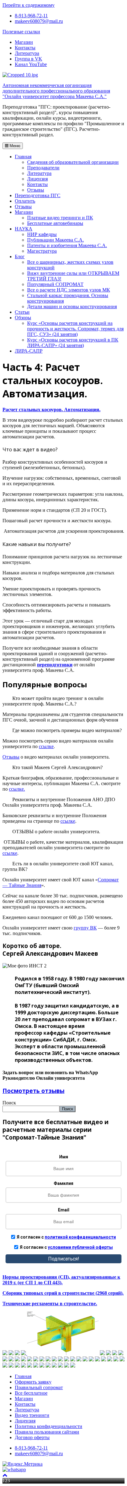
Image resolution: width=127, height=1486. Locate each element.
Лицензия (37, 178)
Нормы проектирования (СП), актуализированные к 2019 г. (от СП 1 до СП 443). (61, 1279)
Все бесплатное (31, 1393)
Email (63, 1209)
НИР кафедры (42, 234)
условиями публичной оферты (80, 1247)
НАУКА (23, 228)
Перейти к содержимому (28, 5)
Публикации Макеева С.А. (55, 239)
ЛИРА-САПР (29, 351)
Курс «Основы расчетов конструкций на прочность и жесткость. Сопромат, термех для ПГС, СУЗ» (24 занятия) (75, 329)
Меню (14, 145)
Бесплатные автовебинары (55, 223)
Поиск (9, 1102)
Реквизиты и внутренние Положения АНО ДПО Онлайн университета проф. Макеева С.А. (58, 802)
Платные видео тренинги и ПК (60, 217)
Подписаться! (63, 1259)
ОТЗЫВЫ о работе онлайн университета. (56, 831)
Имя (63, 1156)
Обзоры (23, 317)
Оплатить (25, 201)
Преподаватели (43, 167)
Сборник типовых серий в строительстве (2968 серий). (63, 1293)
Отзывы (35, 189)
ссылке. (17, 789)
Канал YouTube (31, 64)
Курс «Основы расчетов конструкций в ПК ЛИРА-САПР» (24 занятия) (72, 342)
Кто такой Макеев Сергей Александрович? (57, 767)
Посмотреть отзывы (33, 1091)
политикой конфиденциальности (80, 1237)
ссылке (46, 746)
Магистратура (42, 251)
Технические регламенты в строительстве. (49, 1303)
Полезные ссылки (21, 31)
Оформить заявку (33, 1382)
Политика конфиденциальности (48, 1426)
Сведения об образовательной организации (73, 162)
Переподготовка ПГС (37, 195)
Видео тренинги (32, 1415)
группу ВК (85, 927)
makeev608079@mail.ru (39, 21)
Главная (23, 156)
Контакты (25, 47)
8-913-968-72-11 (31, 15)
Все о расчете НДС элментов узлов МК (68, 289)
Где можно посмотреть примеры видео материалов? (67, 730)
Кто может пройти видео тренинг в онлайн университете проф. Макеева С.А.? (53, 701)
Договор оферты (32, 1437)
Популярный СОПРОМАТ (55, 284)
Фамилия (63, 1183)
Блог (20, 256)
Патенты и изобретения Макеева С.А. (67, 245)
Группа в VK (28, 58)
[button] (63, 701)
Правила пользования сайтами (47, 1431)
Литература (27, 53)
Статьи (22, 312)
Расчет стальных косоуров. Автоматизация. (51, 409)
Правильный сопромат (39, 1387)
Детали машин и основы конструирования (72, 306)
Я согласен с (66, 1237)
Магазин (24, 42)
